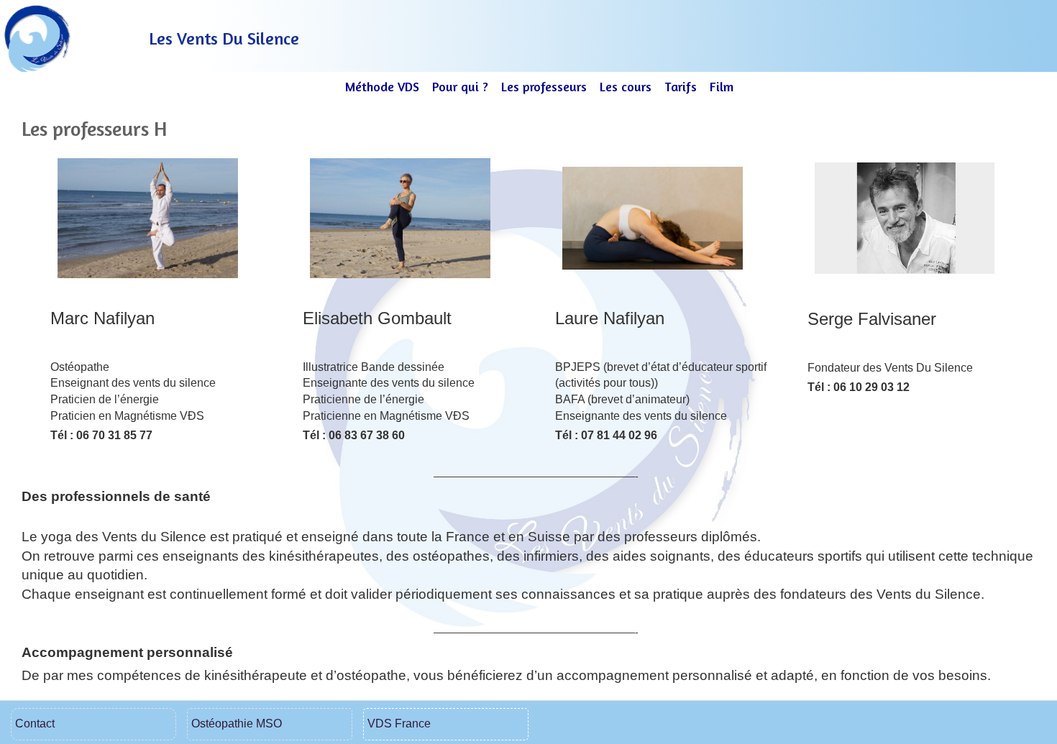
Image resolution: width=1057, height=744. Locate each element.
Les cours (625, 86)
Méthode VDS (382, 86)
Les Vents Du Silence (224, 38)
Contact (35, 723)
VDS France (399, 723)
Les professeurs (544, 86)
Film (721, 86)
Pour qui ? (460, 86)
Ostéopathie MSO (236, 723)
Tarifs (680, 86)
